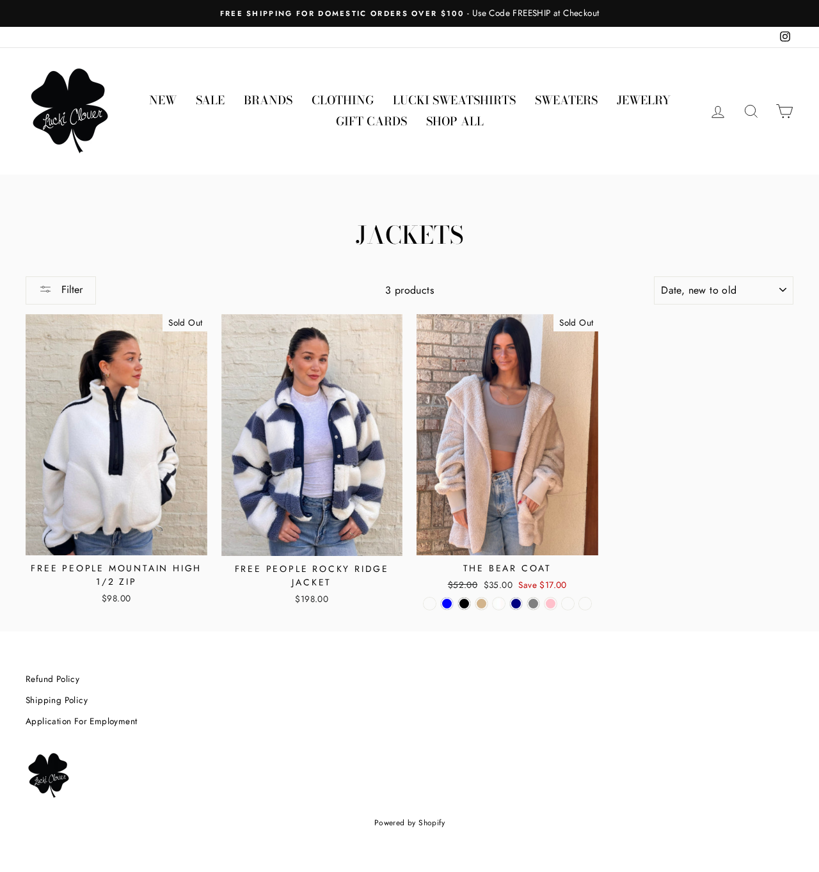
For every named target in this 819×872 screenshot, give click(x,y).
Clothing (343, 100)
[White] (499, 604)
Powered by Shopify (409, 822)
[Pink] (551, 604)
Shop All (455, 121)
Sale (210, 100)
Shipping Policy (57, 700)
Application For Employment (81, 721)
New (163, 100)
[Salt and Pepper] (585, 604)
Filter (70, 289)
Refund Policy (52, 678)
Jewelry (644, 100)
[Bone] (430, 604)
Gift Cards (371, 121)
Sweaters (566, 100)
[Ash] (568, 604)
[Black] (464, 604)
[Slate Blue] (447, 604)
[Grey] (533, 604)
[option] (409, 13)
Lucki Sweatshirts (454, 100)
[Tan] (481, 604)
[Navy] (516, 604)
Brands (268, 100)
